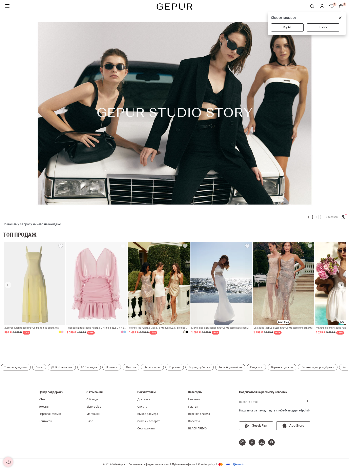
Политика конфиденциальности (148, 464)
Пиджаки (256, 367)
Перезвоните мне (50, 413)
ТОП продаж (89, 367)
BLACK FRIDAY (197, 428)
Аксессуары (152, 367)
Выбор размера (147, 413)
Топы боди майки (230, 367)
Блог (89, 421)
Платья (131, 367)
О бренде (92, 399)
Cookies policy (206, 464)
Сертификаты (146, 428)
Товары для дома (15, 367)
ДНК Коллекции (61, 367)
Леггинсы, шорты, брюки (317, 367)
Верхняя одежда (282, 367)
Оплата (142, 406)
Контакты (45, 421)
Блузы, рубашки (199, 367)
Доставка (143, 399)
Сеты (39, 367)
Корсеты (174, 367)
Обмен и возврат (148, 421)
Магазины (93, 413)
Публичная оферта (183, 464)
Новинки (112, 367)
